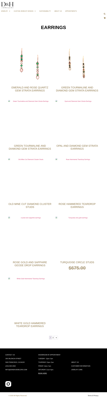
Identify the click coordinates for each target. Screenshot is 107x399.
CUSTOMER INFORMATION (80, 366)
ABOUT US (58, 11)
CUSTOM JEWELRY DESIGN (23, 11)
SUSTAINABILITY (45, 11)
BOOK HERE (42, 373)
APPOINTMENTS (71, 11)
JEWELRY (4, 11)
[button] (104, 14)
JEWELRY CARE (76, 369)
